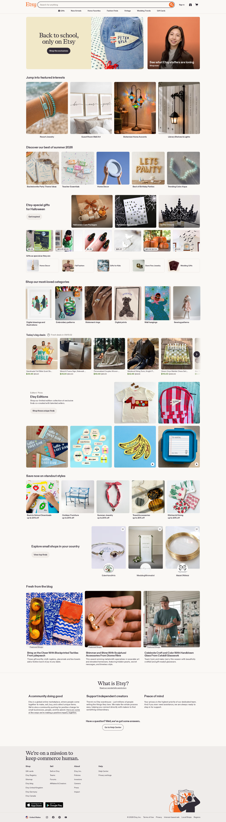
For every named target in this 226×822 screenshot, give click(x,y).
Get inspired (34, 216)
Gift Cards (161, 11)
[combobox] (102, 5)
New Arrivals (76, 11)
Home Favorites (94, 11)
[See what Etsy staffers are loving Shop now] (174, 43)
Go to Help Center (113, 727)
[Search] (171, 5)
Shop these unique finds (44, 410)
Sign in (182, 5)
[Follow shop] (123, 529)
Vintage (127, 11)
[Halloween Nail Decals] (135, 211)
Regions (197, 817)
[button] (33, 817)
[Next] (197, 354)
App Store (34, 804)
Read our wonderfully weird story (113, 688)
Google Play (54, 804)
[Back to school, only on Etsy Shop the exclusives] (85, 43)
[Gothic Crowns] (179, 211)
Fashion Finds (112, 11)
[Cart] (197, 5)
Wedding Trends (144, 11)
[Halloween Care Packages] (92, 211)
